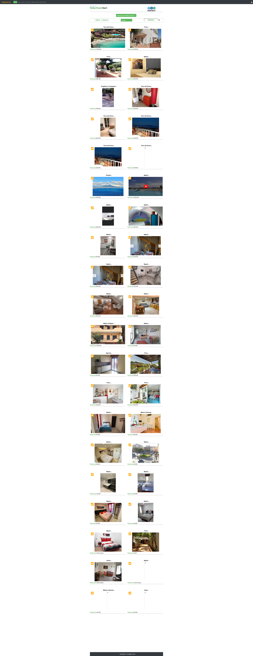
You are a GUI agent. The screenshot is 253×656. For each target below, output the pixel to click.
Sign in (19, 2)
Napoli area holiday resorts (125, 15)
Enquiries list (6, 2)
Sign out (28, 2)
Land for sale (42, 2)
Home (15, 2)
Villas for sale (34, 2)
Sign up (24, 2)
